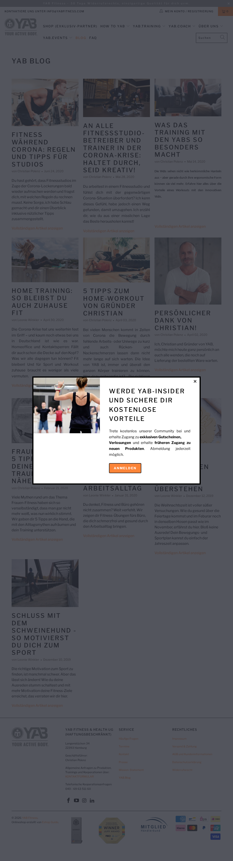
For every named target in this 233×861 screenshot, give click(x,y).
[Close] (195, 382)
